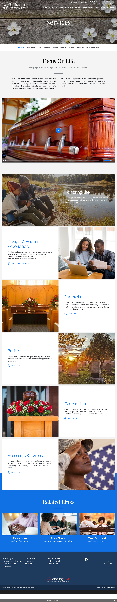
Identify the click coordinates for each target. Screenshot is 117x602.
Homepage (7, 558)
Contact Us (7, 566)
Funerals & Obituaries (12, 561)
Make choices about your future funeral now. (58, 541)
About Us (29, 563)
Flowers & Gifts (9, 563)
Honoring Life (76, 192)
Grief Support (97, 538)
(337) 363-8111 (107, 3)
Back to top (108, 563)
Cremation (75, 404)
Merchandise (54, 558)
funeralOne (111, 587)
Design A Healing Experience (24, 244)
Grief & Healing (55, 561)
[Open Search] (115, 2)
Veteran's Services (25, 455)
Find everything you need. (20, 541)
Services (29, 561)
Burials (14, 351)
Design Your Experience (20, 263)
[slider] (52, 160)
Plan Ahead (58, 538)
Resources (20, 538)
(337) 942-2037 (95, 3)
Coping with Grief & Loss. (97, 541)
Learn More (72, 207)
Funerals (72, 297)
